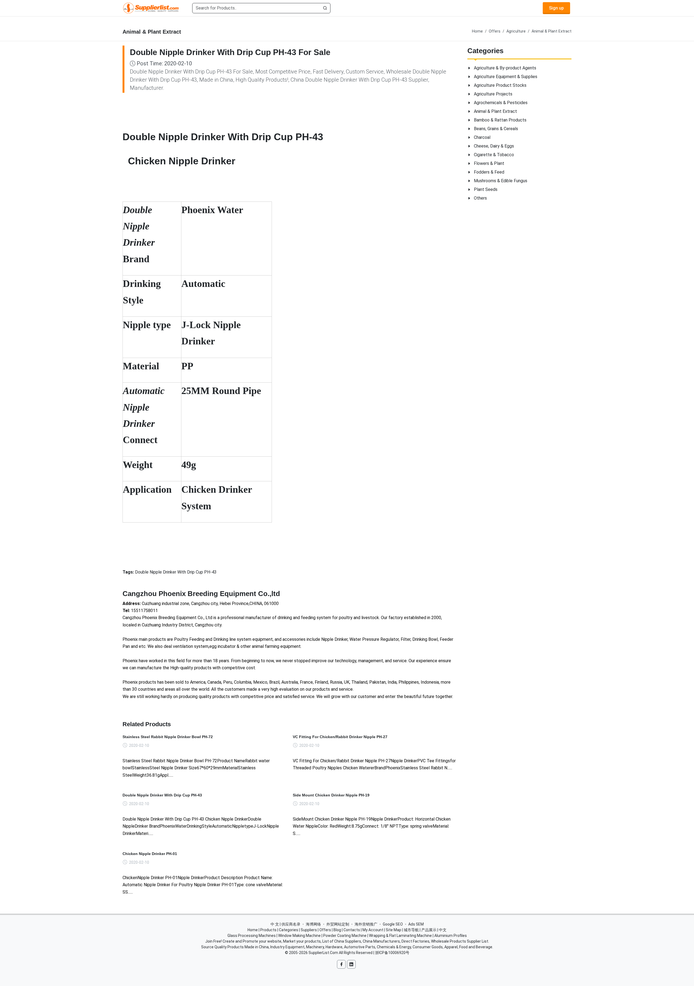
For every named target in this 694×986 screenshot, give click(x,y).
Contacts (351, 930)
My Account (372, 930)
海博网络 (313, 924)
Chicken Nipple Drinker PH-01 (150, 853)
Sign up (556, 8)
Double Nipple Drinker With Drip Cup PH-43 (162, 795)
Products (268, 930)
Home (477, 31)
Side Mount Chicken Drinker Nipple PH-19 (331, 795)
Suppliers (309, 930)
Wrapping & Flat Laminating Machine (400, 935)
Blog (337, 930)
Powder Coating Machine (345, 935)
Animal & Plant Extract (551, 31)
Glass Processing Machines (251, 935)
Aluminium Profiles (450, 935)
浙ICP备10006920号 (392, 952)
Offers (494, 31)
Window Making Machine (299, 935)
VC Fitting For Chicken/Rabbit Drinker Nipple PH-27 (340, 737)
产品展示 (428, 930)
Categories (288, 930)
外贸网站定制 (337, 924)
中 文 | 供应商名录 (285, 924)
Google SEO (393, 924)
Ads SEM (416, 924)
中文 (442, 930)
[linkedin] (351, 964)
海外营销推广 (366, 924)
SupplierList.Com (323, 952)
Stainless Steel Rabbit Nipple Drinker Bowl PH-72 (168, 737)
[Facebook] (341, 964)
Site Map (393, 930)
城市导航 (411, 930)
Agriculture (516, 31)
